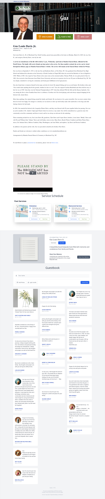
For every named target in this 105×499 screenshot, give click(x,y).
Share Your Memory (84, 257)
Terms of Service (56, 492)
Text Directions (34, 219)
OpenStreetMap (54, 494)
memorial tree (32, 142)
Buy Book (62, 243)
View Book (53, 243)
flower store (55, 142)
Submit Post (85, 282)
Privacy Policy (48, 492)
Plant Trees (45, 219)
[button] (22, 209)
